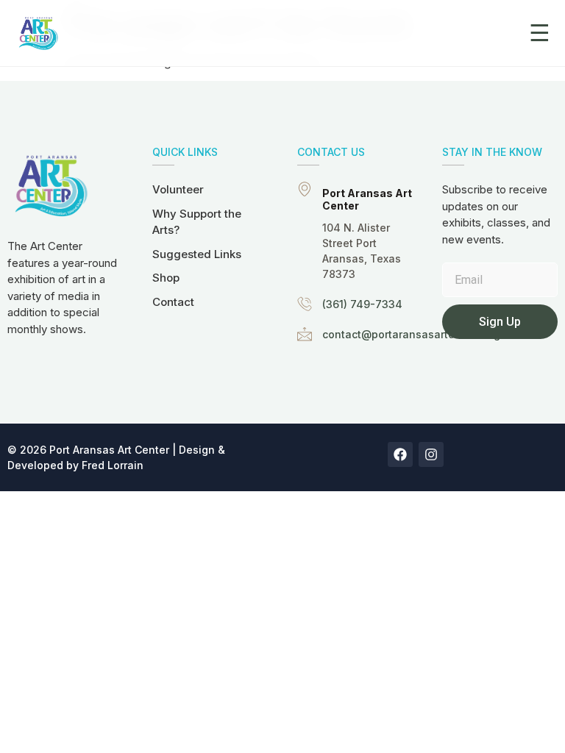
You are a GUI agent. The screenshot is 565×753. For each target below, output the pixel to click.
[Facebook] (400, 454)
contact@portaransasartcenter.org (411, 334)
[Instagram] (431, 454)
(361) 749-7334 (362, 304)
